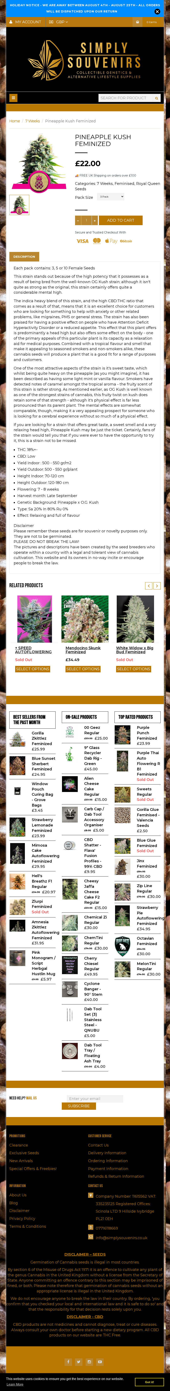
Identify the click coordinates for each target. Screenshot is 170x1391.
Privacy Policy (22, 1218)
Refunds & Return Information (116, 1176)
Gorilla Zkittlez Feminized (42, 738)
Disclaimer (19, 1210)
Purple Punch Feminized (147, 732)
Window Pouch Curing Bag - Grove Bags (42, 795)
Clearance (18, 1145)
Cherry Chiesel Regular (91, 963)
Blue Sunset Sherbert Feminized (43, 763)
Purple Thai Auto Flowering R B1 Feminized (148, 764)
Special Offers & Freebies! (33, 1168)
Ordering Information (108, 1161)
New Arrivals (21, 1161)
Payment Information (108, 1168)
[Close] (157, 11)
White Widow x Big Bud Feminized (134, 650)
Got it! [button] (149, 1382)
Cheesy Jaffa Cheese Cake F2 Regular (92, 892)
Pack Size (84, 197)
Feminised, (125, 183)
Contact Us (98, 1145)
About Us (18, 1195)
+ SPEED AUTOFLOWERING (33, 650)
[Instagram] (89, 1362)
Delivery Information (107, 1153)
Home (14, 121)
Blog (13, 1203)
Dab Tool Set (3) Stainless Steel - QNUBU (93, 1020)
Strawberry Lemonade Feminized (42, 825)
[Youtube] (100, 1362)
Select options (32, 669)
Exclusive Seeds (24, 1153)
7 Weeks (32, 121)
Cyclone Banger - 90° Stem (93, 989)
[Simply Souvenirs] (85, 60)
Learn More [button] (15, 1384)
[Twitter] (79, 1362)
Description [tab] (24, 257)
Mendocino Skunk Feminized (83, 650)
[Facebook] (68, 1362)
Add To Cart (120, 220)
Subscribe (79, 1106)
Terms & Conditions (27, 1226)
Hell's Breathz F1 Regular (42, 881)
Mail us (31, 1098)
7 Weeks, (105, 183)
